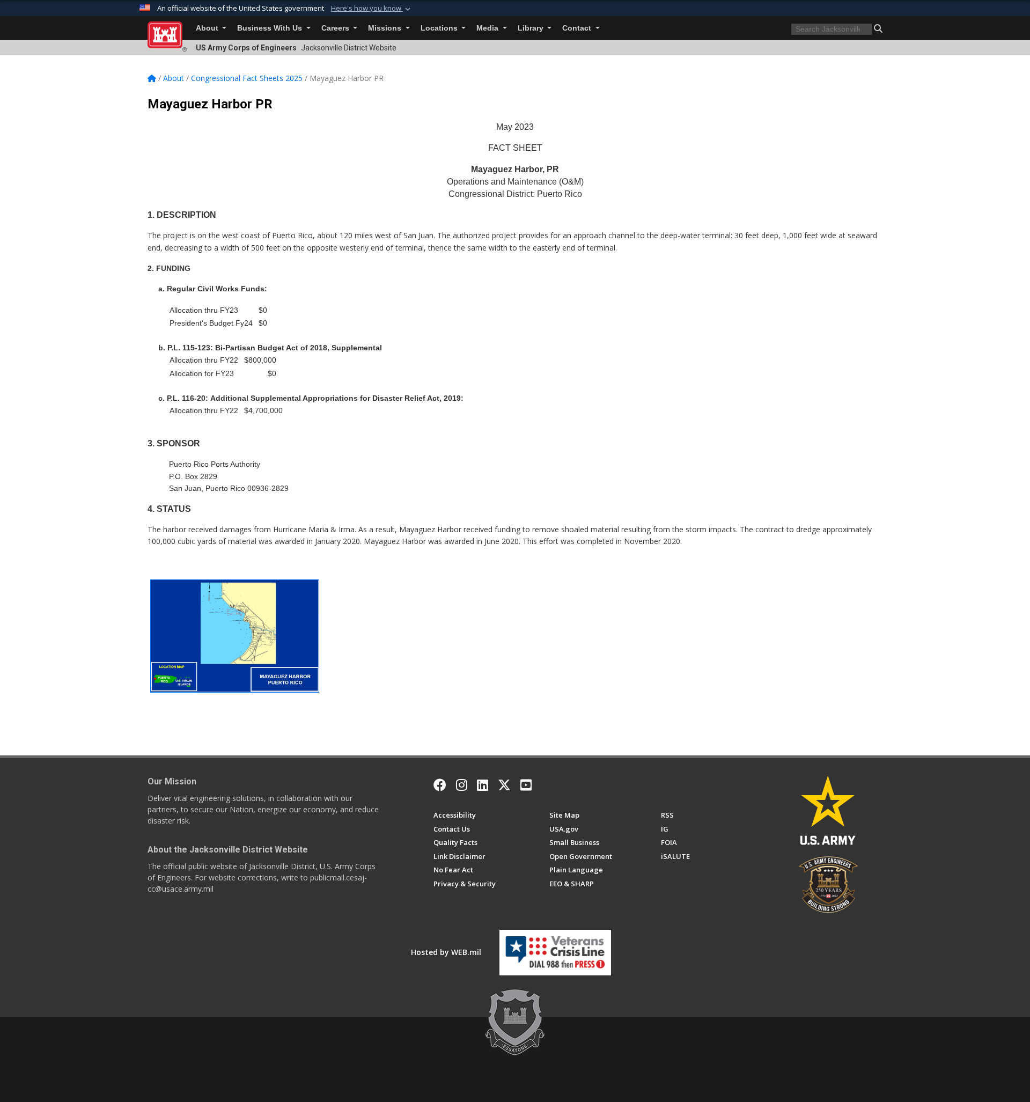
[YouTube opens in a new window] (526, 785)
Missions (385, 28)
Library (532, 28)
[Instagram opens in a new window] (461, 785)
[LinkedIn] (482, 785)
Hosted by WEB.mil (446, 952)
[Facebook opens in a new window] (439, 785)
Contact (577, 28)
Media (488, 28)
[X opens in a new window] (504, 785)
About (208, 28)
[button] (372, 8)
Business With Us (270, 28)
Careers (336, 28)
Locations (440, 28)
